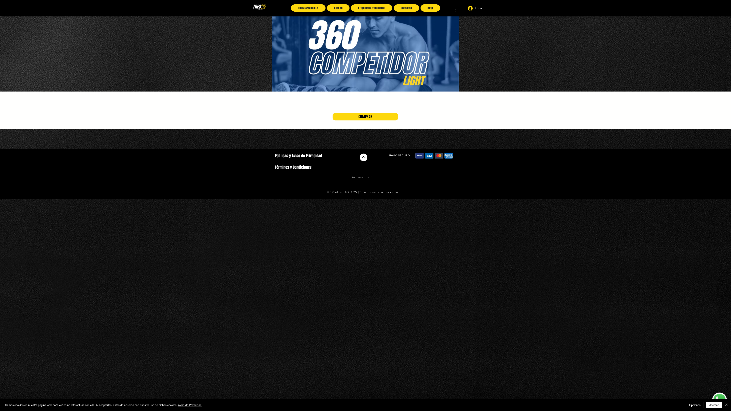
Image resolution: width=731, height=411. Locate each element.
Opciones (695, 405)
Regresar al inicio (362, 177)
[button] (455, 9)
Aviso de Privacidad (190, 405)
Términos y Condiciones (293, 167)
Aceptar (714, 405)
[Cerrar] (726, 405)
